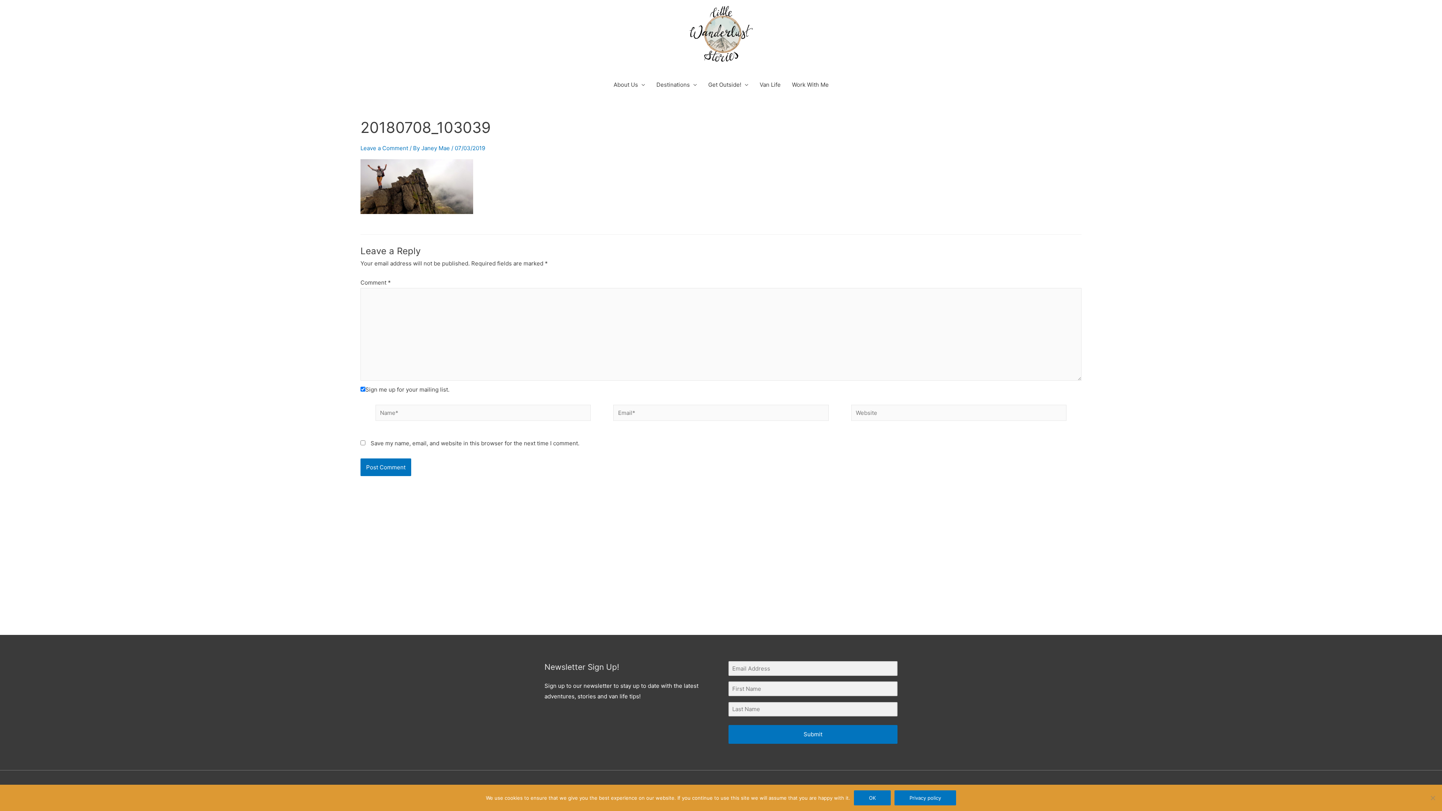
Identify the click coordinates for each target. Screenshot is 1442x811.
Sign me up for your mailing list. (407, 389)
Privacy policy (925, 798)
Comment (375, 282)
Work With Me (810, 84)
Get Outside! (724, 84)
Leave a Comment (384, 148)
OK (872, 798)
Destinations (673, 84)
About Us (626, 84)
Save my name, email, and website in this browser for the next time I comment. (475, 443)
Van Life (770, 84)
